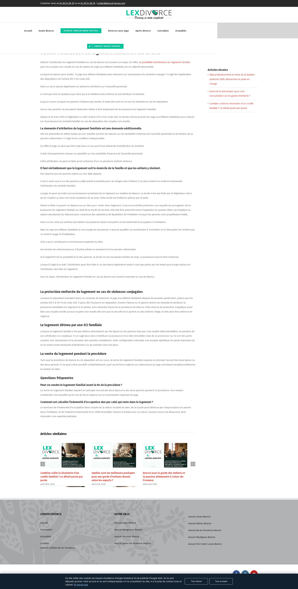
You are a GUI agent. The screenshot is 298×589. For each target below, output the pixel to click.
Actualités (45, 536)
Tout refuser (196, 581)
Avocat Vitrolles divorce (126, 536)
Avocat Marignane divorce (128, 529)
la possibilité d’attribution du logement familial (164, 62)
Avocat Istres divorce (199, 516)
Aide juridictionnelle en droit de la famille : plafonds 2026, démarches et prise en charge (232, 79)
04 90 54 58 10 (66, 3)
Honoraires (46, 529)
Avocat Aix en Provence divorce (204, 530)
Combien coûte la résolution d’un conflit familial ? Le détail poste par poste (61, 476)
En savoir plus (81, 584)
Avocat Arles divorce (125, 522)
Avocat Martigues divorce (201, 537)
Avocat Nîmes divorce (199, 523)
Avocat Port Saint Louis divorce (205, 544)
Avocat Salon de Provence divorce (132, 543)
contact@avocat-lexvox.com (111, 3)
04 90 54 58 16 (88, 3)
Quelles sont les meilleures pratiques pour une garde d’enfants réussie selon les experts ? (113, 476)
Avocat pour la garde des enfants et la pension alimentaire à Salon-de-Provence (164, 476)
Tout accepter (221, 581)
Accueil (44, 522)
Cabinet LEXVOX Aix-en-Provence (57, 547)
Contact (44, 543)
